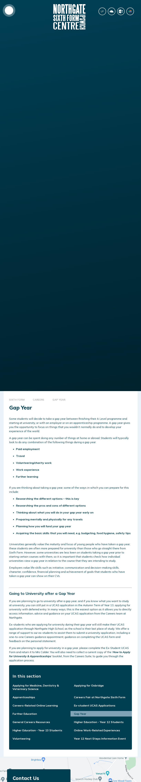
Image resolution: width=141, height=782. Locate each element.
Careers (38, 399)
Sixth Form (17, 399)
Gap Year (59, 399)
